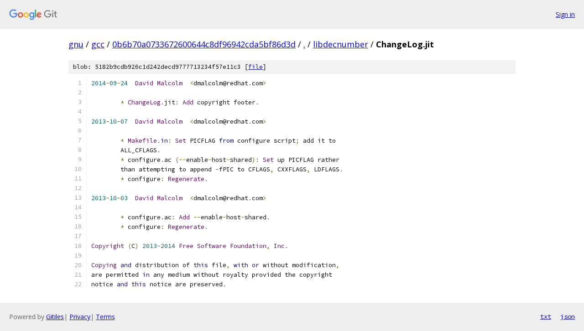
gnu (75, 44)
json (567, 316)
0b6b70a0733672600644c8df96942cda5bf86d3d (204, 44)
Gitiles (55, 316)
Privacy (79, 316)
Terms (105, 316)
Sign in (565, 14)
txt (545, 316)
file (255, 67)
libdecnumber (340, 44)
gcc (97, 44)
